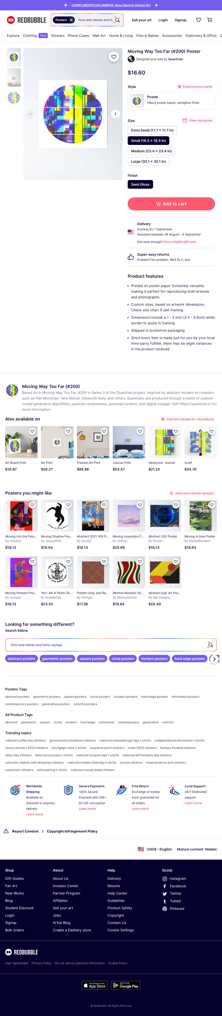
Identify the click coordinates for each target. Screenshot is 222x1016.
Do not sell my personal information (80, 963)
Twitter (175, 893)
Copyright (116, 915)
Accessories (172, 35)
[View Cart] (210, 20)
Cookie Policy (117, 963)
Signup (10, 922)
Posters (11, 689)
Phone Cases (78, 35)
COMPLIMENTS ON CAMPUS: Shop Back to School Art (111, 5)
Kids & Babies (147, 35)
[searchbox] (111, 645)
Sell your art (63, 908)
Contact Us (117, 922)
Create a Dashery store (72, 930)
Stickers (57, 35)
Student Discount (19, 908)
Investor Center (65, 886)
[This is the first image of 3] (30, 114)
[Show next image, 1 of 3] (115, 114)
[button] (111, 5)
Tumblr (175, 901)
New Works (14, 893)
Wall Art (99, 35)
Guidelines (116, 900)
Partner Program (66, 893)
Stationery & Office (201, 35)
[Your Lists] (198, 20)
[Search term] (117, 20)
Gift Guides (14, 878)
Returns (114, 886)
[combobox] (87, 20)
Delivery (114, 878)
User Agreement (16, 963)
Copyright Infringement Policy (72, 831)
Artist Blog (61, 922)
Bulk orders (14, 930)
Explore (13, 35)
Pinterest (177, 908)
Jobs (57, 915)
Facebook (178, 886)
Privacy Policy (42, 963)
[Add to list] (114, 57)
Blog (9, 900)
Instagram (178, 878)
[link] (21, 658)
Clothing (34, 35)
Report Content (25, 831)
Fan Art (11, 886)
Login (9, 915)
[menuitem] (13, 35)
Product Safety (120, 908)
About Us (60, 878)
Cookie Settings (121, 930)
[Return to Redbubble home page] (26, 20)
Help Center (117, 893)
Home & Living (121, 35)
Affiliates (60, 900)
